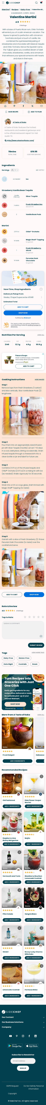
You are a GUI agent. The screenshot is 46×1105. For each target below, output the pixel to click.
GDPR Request (12, 1086)
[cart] (41, 2)
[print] (5, 106)
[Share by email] (41, 106)
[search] (36, 2)
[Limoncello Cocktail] (12, 981)
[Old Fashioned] (12, 792)
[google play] (15, 1046)
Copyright (12, 1093)
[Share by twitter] (32, 106)
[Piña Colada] (12, 905)
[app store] (32, 1046)
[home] (13, 2)
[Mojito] (34, 830)
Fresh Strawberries (34, 204)
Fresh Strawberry (33, 248)
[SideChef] (11, 1013)
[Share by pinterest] (14, 106)
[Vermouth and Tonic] (12, 868)
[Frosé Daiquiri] (17, 741)
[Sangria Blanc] (34, 905)
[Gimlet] (12, 943)
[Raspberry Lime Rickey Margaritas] (12, 830)
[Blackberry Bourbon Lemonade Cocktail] (34, 868)
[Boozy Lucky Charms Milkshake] (34, 943)
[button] (3, 2)
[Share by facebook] (23, 106)
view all (40, 715)
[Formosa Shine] (34, 981)
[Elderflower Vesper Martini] (34, 792)
